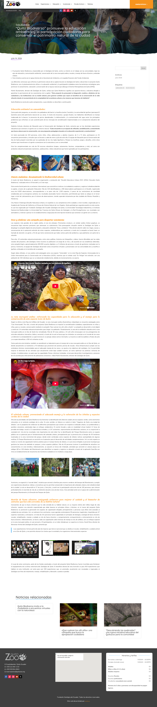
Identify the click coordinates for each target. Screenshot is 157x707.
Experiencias (45, 4)
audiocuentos (120, 88)
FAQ (20, 10)
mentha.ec (87, 701)
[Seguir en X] (75, 10)
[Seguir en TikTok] (68, 10)
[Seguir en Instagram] (64, 10)
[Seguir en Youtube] (71, 10)
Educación (56, 4)
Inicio (37, 4)
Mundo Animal (79, 4)
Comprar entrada (140, 4)
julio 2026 (118, 78)
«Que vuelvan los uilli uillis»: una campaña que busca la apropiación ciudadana (77, 632)
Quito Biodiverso (23, 24)
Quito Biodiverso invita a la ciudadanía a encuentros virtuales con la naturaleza (34, 608)
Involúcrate (66, 4)
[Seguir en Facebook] (60, 10)
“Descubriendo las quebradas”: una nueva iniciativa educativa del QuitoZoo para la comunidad (122, 632)
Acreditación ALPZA (11, 10)
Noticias (90, 4)
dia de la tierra (130, 88)
